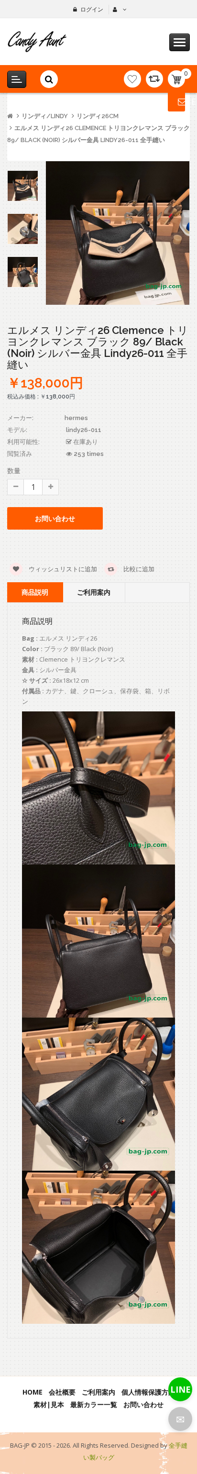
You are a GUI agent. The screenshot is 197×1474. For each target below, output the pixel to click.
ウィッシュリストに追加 (62, 569)
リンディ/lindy (45, 116)
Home (32, 1391)
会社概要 (62, 1391)
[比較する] (154, 79)
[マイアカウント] (118, 9)
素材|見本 (48, 1404)
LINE (180, 1389)
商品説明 (35, 592)
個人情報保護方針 (148, 1391)
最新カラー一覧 (93, 1404)
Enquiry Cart (176, 101)
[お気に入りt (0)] (132, 79)
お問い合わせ (143, 1404)
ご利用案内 (93, 592)
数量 (14, 470)
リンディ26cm (98, 116)
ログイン (91, 9)
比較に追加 (138, 569)
